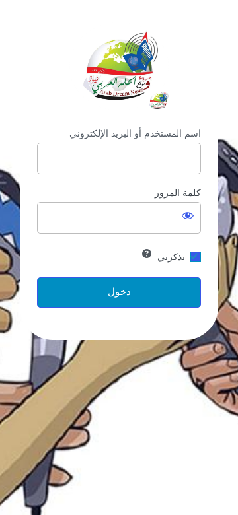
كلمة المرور (178, 193)
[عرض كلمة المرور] (188, 215)
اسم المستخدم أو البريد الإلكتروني (135, 133)
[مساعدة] (147, 253)
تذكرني (171, 257)
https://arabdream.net (119, 66)
